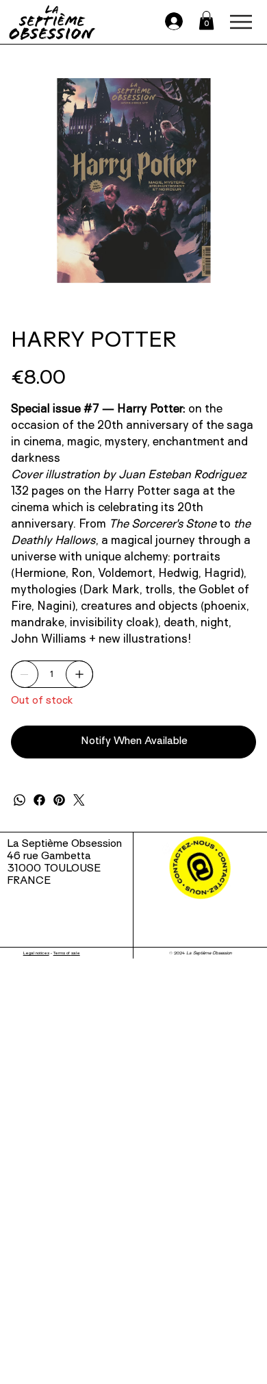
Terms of (62, 953)
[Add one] (79, 674)
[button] (206, 20)
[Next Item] (238, 181)
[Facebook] (39, 799)
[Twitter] (79, 799)
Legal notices (36, 953)
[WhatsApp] (19, 799)
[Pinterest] (59, 799)
